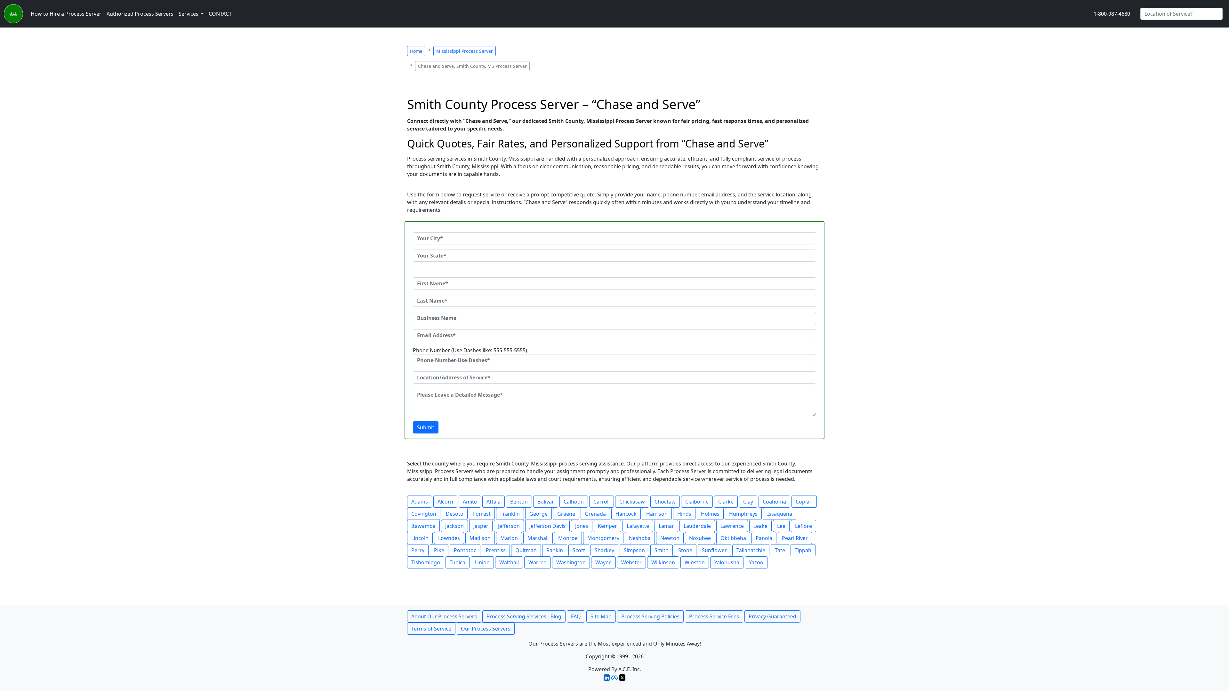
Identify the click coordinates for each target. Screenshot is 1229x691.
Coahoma (774, 501)
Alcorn (445, 501)
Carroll (601, 501)
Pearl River (795, 538)
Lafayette (638, 525)
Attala (493, 501)
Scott (579, 550)
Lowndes (449, 538)
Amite (470, 501)
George (538, 513)
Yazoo (756, 562)
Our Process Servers (485, 628)
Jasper (480, 525)
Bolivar (545, 501)
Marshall (538, 538)
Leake (760, 525)
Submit (425, 427)
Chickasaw (632, 501)
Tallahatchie (750, 550)
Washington (571, 562)
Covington (423, 513)
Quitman (526, 550)
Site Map (601, 616)
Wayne (603, 562)
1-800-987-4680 (1112, 13)
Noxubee (700, 538)
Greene (566, 513)
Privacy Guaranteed (772, 616)
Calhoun (574, 501)
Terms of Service (431, 628)
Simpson (634, 550)
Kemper (607, 525)
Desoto (454, 513)
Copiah (804, 501)
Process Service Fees (714, 616)
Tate (780, 550)
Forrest (482, 513)
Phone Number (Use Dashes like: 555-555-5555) (470, 350)
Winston (695, 562)
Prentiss (496, 550)
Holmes (710, 513)
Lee (781, 525)
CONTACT (220, 13)
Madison (480, 538)
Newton (669, 538)
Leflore (803, 525)
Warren (537, 562)
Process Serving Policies (650, 616)
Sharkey (604, 550)
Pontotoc (465, 550)
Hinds (684, 513)
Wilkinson (663, 562)
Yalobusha (726, 562)
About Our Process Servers (444, 616)
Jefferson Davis (547, 525)
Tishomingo (425, 562)
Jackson (454, 525)
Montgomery (603, 538)
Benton (519, 501)
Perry (417, 550)
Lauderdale (697, 525)
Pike (439, 550)
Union (482, 562)
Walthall (509, 562)
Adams (419, 501)
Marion (509, 538)
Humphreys (743, 513)
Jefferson (509, 525)
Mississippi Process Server (464, 51)
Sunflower (714, 550)
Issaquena (779, 513)
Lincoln (420, 538)
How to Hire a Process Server (66, 13)
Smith (662, 550)
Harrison (657, 513)
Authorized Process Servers (140, 13)
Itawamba (423, 525)
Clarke (726, 501)
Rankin (554, 550)
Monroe (568, 538)
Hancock (626, 513)
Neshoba (640, 538)
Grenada (595, 513)
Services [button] (189, 13)
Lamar (666, 525)
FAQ (576, 616)
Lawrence (732, 525)
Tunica (457, 562)
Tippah (803, 550)
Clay (748, 501)
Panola (764, 538)
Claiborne (697, 501)
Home (416, 51)
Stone (685, 550)
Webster (631, 562)
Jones (581, 525)
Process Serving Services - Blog (523, 616)
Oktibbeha (733, 538)
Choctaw (665, 501)
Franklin (510, 513)
